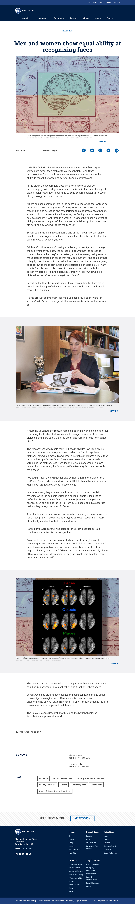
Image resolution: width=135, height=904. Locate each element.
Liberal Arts (96, 785)
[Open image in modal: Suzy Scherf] (67, 364)
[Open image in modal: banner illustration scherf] (67, 94)
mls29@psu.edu (75, 755)
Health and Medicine (62, 778)
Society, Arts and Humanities (90, 778)
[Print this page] (117, 151)
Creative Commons (88, 138)
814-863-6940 (84, 758)
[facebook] (84, 151)
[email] (108, 151)
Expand (102, 141)
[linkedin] (100, 151)
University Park (79, 785)
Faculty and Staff (47, 785)
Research (67, 31)
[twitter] (92, 151)
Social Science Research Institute (55, 791)
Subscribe (81, 818)
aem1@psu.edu (75, 764)
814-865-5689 (84, 767)
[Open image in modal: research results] (67, 617)
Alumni (63, 785)
